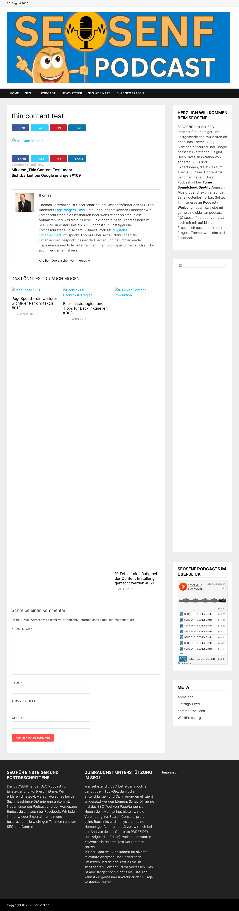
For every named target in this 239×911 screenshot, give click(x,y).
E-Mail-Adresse (25, 700)
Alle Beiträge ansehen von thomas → (65, 260)
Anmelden (185, 697)
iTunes (207, 182)
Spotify (205, 187)
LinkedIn (211, 223)
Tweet (41, 127)
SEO (28, 93)
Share (22, 127)
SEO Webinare (99, 93)
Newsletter (72, 93)
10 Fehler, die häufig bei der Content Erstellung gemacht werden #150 (136, 578)
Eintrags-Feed (189, 704)
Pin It (60, 127)
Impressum (170, 772)
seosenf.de (41, 905)
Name (17, 683)
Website (18, 718)
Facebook (52, 811)
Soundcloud (187, 187)
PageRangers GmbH (71, 210)
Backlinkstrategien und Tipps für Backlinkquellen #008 (85, 308)
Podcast (48, 93)
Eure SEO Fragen (130, 93)
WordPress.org (189, 718)
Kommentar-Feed (191, 711)
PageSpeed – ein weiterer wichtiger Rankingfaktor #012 (34, 303)
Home (14, 93)
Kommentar (22, 628)
